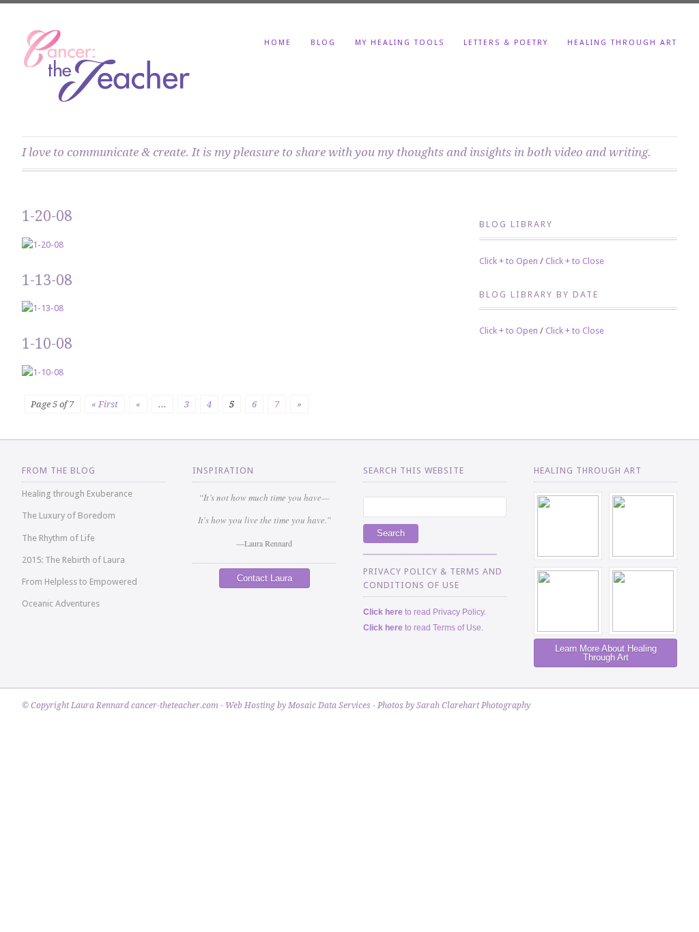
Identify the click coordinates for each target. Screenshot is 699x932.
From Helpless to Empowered (79, 582)
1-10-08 (47, 343)
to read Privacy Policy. (424, 612)
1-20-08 (47, 215)
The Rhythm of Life (58, 538)
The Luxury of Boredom (68, 515)
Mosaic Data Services (329, 705)
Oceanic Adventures (61, 603)
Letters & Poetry (505, 42)
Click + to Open (508, 261)
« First (104, 404)
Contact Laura (264, 578)
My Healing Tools (399, 42)
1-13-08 (47, 280)
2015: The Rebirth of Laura (73, 560)
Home (277, 42)
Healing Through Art (622, 42)
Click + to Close (574, 261)
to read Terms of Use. (423, 627)
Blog (323, 42)
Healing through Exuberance (77, 494)
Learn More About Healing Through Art (606, 652)
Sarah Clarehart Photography (473, 705)
